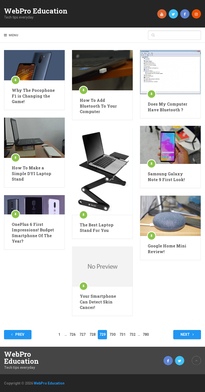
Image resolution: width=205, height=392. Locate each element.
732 (133, 334)
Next (185, 334)
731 (123, 334)
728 (93, 334)
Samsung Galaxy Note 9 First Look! (166, 176)
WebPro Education (36, 11)
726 (73, 334)
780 (146, 334)
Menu (13, 35)
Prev (19, 334)
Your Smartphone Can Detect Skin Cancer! (98, 301)
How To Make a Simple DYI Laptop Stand (31, 173)
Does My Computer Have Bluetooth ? (167, 106)
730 (113, 334)
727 (83, 334)
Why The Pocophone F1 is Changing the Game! (33, 96)
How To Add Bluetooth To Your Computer (98, 106)
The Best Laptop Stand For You (97, 227)
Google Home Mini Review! (167, 248)
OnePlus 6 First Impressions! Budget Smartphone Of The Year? (33, 233)
